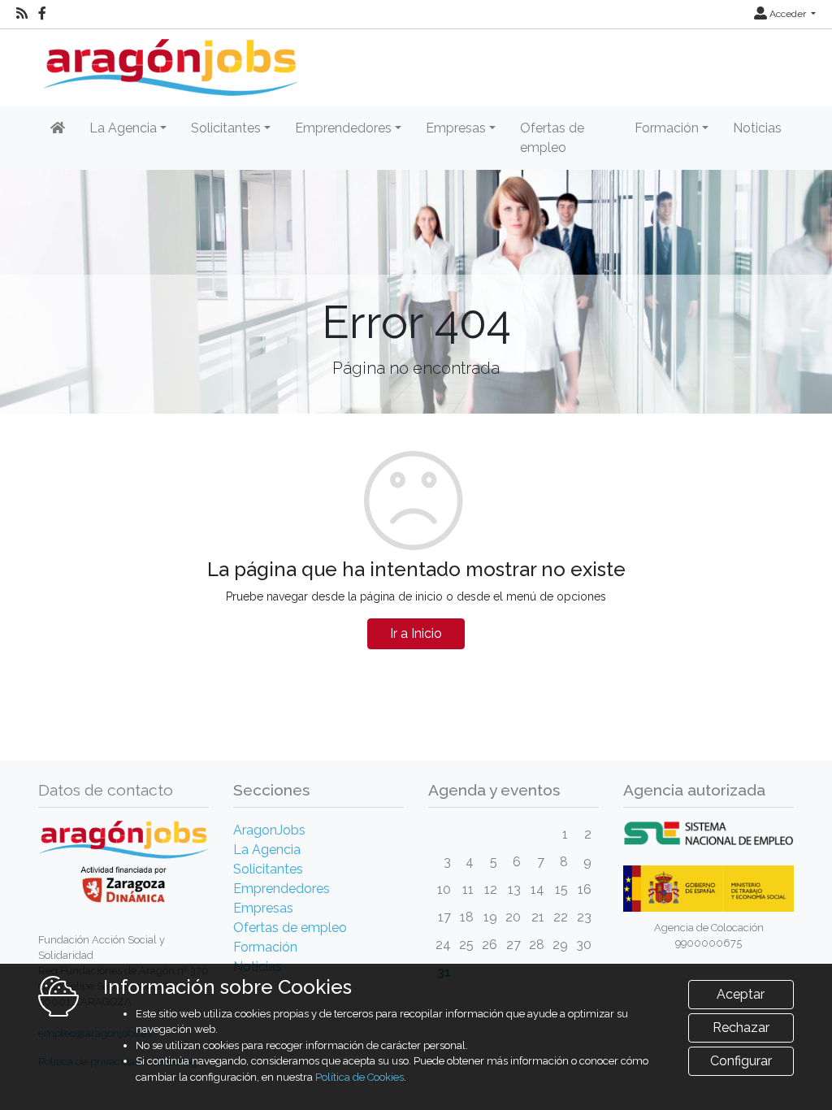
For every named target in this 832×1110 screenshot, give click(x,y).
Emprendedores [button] (343, 128)
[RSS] (22, 14)
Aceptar (741, 994)
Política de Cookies (359, 1077)
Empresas (263, 908)
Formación (265, 947)
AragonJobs (269, 830)
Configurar (741, 1061)
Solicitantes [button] (226, 128)
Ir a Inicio (416, 633)
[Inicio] (168, 61)
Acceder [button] (787, 14)
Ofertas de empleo (552, 137)
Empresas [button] (456, 128)
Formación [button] (667, 128)
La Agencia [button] (123, 128)
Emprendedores (281, 888)
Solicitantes (268, 869)
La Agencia (267, 849)
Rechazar (741, 1027)
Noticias (757, 128)
